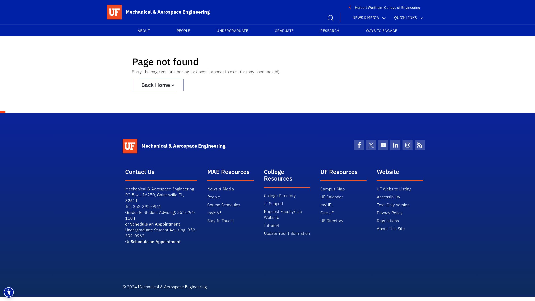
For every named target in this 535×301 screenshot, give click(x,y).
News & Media (220, 189)
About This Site (391, 228)
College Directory (280, 195)
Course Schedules (223, 205)
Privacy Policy (390, 213)
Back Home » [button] (157, 84)
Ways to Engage (381, 30)
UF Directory (331, 220)
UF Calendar (331, 197)
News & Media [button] (366, 17)
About (144, 30)
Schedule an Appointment (155, 224)
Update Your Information (287, 233)
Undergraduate (232, 30)
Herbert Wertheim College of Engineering (387, 7)
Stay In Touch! (220, 220)
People (183, 30)
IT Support (273, 203)
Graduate (284, 30)
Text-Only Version (393, 205)
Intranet (271, 225)
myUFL (326, 205)
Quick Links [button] (405, 17)
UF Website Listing (394, 189)
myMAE (214, 213)
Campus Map (332, 189)
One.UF (327, 213)
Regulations (388, 220)
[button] (8, 292)
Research (329, 30)
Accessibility (388, 197)
